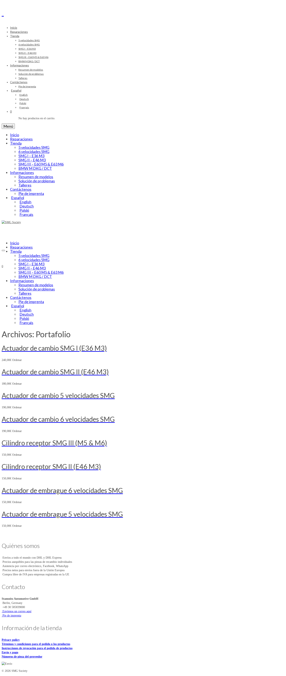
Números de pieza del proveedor (22, 656)
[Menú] (3, 250)
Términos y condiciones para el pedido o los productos (36, 644)
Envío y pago (10, 652)
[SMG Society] (143, 12)
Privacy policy (11, 639)
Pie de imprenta (11, 615)
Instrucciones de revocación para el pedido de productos (37, 648)
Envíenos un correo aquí (16, 611)
